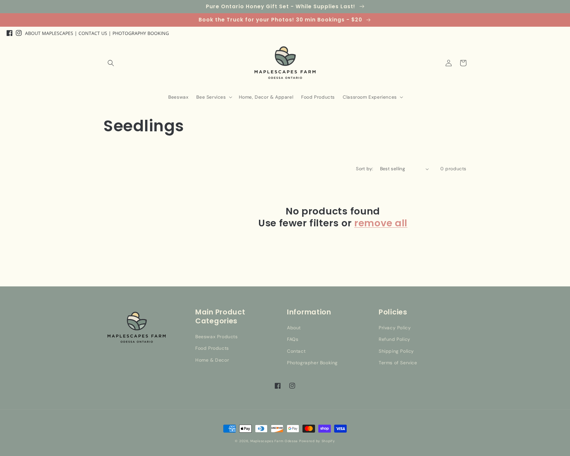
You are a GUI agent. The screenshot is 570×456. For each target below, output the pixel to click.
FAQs (292, 339)
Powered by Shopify (317, 441)
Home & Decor (212, 360)
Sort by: (364, 169)
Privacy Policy (395, 328)
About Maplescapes (49, 33)
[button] (111, 63)
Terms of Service (398, 363)
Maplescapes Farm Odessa (274, 441)
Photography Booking (140, 33)
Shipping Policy (396, 351)
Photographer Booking (312, 363)
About (294, 328)
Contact (296, 351)
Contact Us (93, 33)
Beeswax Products (216, 337)
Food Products (212, 348)
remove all (380, 223)
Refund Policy (394, 339)
